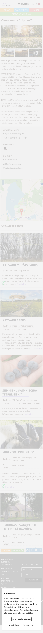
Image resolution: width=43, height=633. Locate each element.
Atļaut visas (14, 625)
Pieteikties (33, 580)
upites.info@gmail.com (13, 168)
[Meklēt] (32, 3)
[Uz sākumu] (6, 4)
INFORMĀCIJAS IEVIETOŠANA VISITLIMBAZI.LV (7, 562)
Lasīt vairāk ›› (20, 284)
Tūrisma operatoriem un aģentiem (7, 581)
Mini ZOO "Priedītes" (18, 452)
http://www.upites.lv (13, 164)
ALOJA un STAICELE (21, 14)
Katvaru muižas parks (20, 265)
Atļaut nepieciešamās (21, 619)
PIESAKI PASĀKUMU (9, 588)
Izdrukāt (19, 550)
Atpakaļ (6, 550)
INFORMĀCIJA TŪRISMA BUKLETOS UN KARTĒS (9, 571)
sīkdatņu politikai (25, 613)
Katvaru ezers (14, 320)
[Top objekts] (3, 283)
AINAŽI (7, 10)
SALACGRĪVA (21, 10)
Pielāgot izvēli (28, 625)
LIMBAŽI (36, 10)
